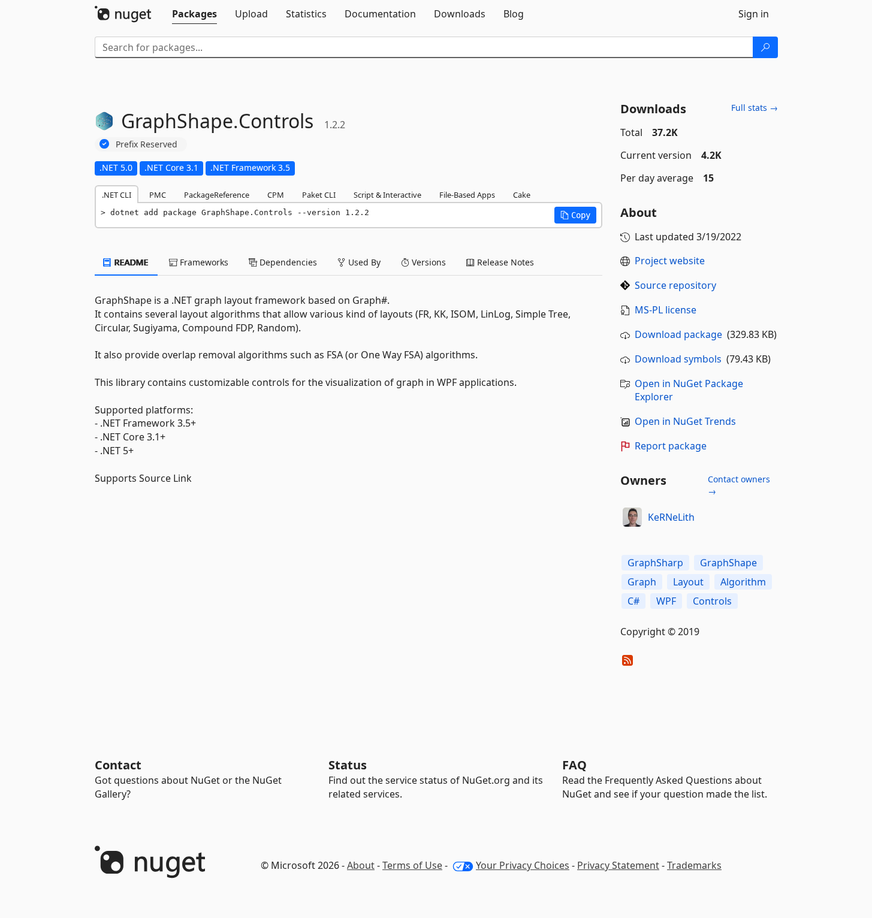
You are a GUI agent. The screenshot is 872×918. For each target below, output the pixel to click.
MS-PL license (665, 309)
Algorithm (743, 581)
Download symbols (678, 359)
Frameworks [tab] (202, 262)
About (361, 865)
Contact (118, 765)
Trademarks (694, 865)
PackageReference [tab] (216, 194)
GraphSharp (655, 562)
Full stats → (754, 107)
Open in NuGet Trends (685, 421)
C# (633, 601)
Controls (712, 601)
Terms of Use (412, 865)
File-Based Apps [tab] (467, 194)
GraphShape (728, 562)
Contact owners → (739, 485)
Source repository (675, 285)
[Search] (765, 47)
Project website (670, 260)
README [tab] (130, 262)
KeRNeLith (671, 517)
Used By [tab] (363, 262)
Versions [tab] (427, 262)
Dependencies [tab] (287, 262)
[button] (575, 215)
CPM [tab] (275, 194)
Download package (678, 334)
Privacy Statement (618, 865)
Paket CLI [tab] (319, 194)
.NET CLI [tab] (116, 194)
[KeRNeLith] (632, 517)
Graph (641, 581)
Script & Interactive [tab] (387, 194)
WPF (666, 601)
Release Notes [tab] (504, 262)
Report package (671, 445)
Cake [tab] (521, 194)
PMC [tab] (157, 194)
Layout (688, 581)
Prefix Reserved (146, 144)
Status (347, 765)
